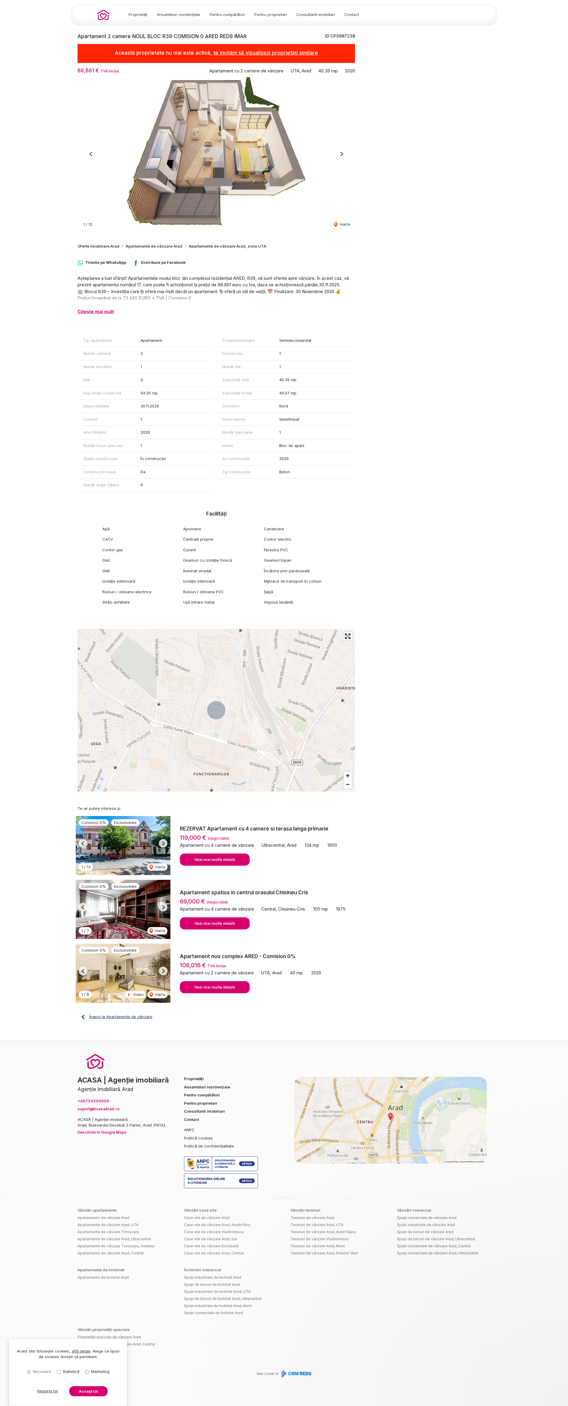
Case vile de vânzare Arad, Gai (210, 1239)
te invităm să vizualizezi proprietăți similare (265, 53)
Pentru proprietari (270, 14)
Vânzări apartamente (97, 1210)
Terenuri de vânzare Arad (312, 1217)
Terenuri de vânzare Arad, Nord (318, 1246)
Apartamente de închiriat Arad (103, 1277)
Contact (351, 14)
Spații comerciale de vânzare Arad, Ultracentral (437, 1253)
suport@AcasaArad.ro (99, 1108)
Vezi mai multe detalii (214, 859)
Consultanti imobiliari (315, 14)
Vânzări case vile (200, 1210)
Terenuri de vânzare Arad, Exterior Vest (324, 1253)
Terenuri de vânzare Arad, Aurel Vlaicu (323, 1232)
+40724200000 (93, 1100)
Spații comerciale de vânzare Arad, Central (434, 1246)
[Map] (216, 710)
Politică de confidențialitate (209, 1146)
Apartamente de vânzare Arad (154, 246)
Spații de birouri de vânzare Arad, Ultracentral (436, 1239)
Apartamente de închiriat (101, 1269)
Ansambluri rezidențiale (178, 14)
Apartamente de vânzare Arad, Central (110, 1253)
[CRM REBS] (296, 1373)
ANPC (189, 1129)
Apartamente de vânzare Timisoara (108, 1232)
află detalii (81, 1351)
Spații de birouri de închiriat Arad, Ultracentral (223, 1298)
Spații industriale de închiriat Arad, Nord (218, 1305)
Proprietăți (138, 14)
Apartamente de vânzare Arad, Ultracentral (114, 1239)
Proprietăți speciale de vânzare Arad (109, 1337)
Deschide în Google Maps (102, 1132)
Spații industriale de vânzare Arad (426, 1225)
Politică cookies (198, 1138)
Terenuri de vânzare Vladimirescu (320, 1239)
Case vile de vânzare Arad (207, 1217)
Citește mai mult (96, 311)
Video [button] (138, 994)
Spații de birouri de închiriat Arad (212, 1284)
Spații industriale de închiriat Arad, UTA (217, 1291)
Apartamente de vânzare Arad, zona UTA (227, 246)
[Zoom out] (347, 784)
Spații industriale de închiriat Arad (212, 1277)
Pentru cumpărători (227, 14)
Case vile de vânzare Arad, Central (214, 1253)
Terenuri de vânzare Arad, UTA (317, 1225)
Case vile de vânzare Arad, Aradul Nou (217, 1225)
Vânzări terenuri (305, 1210)
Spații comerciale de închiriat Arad (213, 1313)
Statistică (71, 1371)
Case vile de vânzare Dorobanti (211, 1246)
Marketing (100, 1371)
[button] (91, 154)
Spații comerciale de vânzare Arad (426, 1217)
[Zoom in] (347, 775)
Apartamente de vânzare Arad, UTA (108, 1225)
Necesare (42, 1371)
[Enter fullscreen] (347, 636)
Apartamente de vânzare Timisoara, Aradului (116, 1246)
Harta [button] (344, 224)
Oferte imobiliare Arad (99, 246)
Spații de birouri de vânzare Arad (425, 1232)
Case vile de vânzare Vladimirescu (214, 1232)
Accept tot (88, 1391)
